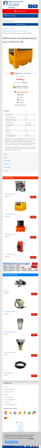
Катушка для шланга (9, 311)
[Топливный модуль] (20, 186)
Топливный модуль (10, 194)
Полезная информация (9, 399)
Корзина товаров (21, 11)
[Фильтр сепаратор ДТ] (20, 324)
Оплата (6, 170)
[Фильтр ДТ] (20, 283)
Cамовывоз (21, 102)
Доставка (6, 164)
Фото (5, 154)
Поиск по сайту (20, 24)
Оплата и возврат (8, 397)
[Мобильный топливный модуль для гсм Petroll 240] (20, 58)
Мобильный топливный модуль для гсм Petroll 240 (17, 33)
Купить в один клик (22, 92)
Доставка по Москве (9, 389)
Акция (5, 157)
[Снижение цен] (20, 271)
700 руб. (21, 100)
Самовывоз (7, 167)
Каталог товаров (10, 15)
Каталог (12, 28)
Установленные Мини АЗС (10, 404)
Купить (33, 197)
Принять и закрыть (11, 442)
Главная (5, 28)
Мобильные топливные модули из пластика (15, 30)
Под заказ (21, 97)
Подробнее (31, 438)
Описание (6, 111)
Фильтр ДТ (7, 291)
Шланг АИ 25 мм (8, 372)
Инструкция (7, 160)
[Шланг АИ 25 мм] (20, 365)
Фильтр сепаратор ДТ (10, 332)
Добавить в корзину (22, 86)
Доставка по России (9, 391)
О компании (7, 402)
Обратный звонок (21, 105)
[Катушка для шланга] (20, 304)
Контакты (6, 394)
